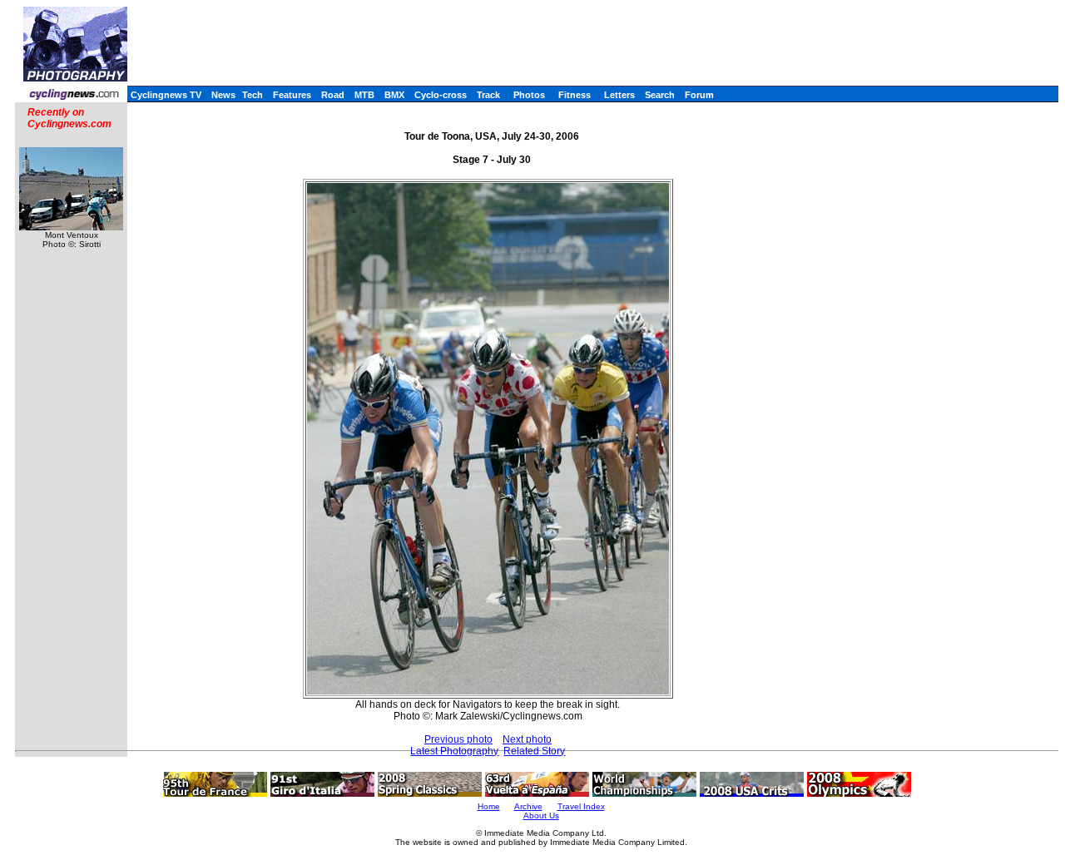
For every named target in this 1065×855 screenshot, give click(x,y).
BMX (394, 95)
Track (488, 95)
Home (489, 806)
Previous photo (458, 739)
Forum (699, 95)
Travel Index (581, 806)
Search (660, 95)
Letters (619, 95)
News (223, 95)
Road (332, 95)
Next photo (527, 739)
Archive (528, 806)
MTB (364, 95)
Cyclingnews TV (166, 95)
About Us (541, 815)
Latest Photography (454, 751)
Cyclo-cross (440, 95)
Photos (529, 95)
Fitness (574, 95)
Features (292, 95)
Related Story (534, 751)
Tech (252, 95)
